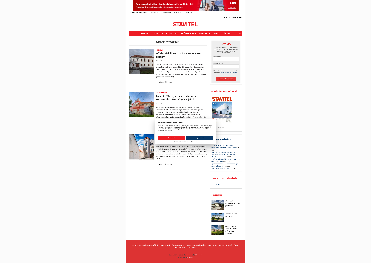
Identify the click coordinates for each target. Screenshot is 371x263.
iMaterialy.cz (153, 13)
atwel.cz (190, 257)
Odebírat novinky (226, 79)
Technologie (172, 33)
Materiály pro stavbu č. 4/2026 (221, 168)
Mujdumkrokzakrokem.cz (138, 13)
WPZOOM (198, 255)
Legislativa (204, 33)
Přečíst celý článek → (165, 82)
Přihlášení (226, 18)
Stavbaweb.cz (166, 13)
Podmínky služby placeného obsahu (172, 245)
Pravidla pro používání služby (196, 245)
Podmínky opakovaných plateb (185, 247)
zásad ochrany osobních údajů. (229, 72)
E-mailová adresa (218, 63)
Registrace (237, 18)
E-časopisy (227, 33)
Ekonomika (158, 33)
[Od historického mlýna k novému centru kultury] (141, 61)
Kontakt (134, 245)
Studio (216, 33)
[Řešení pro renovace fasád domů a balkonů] (141, 146)
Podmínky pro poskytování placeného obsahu (223, 245)
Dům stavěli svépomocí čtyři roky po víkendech (232, 203)
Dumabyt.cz (188, 13)
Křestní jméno (217, 56)
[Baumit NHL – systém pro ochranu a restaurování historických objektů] (141, 104)
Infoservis (144, 33)
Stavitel (217, 184)
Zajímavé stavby (188, 33)
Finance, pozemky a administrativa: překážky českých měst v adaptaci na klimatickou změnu (223, 154)
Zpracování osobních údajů (148, 245)
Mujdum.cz (177, 13)
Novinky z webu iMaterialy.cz (222, 139)
